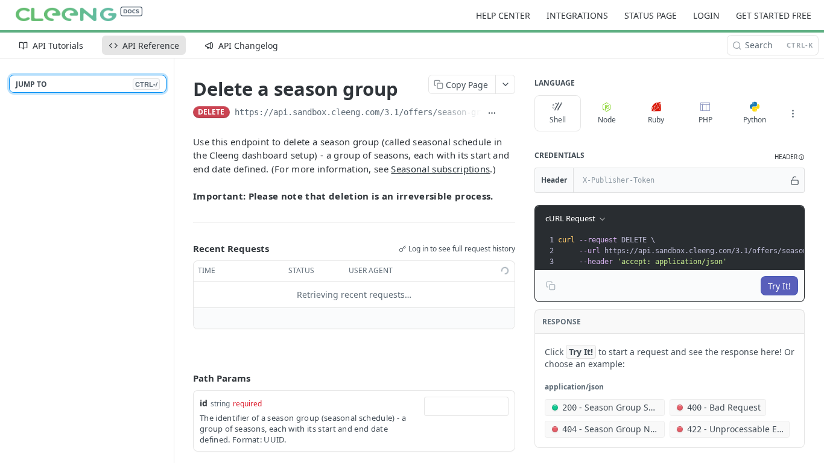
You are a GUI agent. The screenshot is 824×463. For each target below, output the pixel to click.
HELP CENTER (503, 15)
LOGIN (706, 15)
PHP (705, 120)
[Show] (794, 180)
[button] (790, 157)
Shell (558, 120)
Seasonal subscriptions (440, 169)
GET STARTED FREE (773, 15)
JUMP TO (86, 84)
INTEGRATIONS (577, 15)
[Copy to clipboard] (509, 113)
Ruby (656, 120)
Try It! (779, 286)
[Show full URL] (492, 113)
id (204, 403)
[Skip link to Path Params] (184, 378)
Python (754, 120)
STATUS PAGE (650, 15)
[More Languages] (793, 113)
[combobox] (466, 406)
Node (607, 120)
